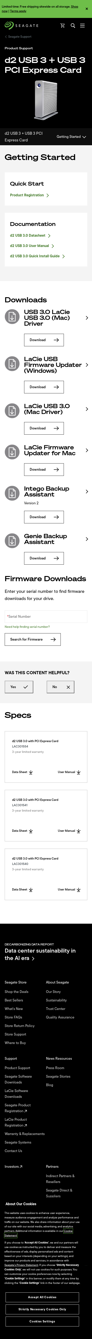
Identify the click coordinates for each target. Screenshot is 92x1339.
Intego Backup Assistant (46, 491)
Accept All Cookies (42, 1297)
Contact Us (14, 1151)
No (54, 687)
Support (11, 1059)
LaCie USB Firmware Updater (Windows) (53, 365)
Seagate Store (16, 982)
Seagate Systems (18, 1142)
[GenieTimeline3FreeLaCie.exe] (12, 540)
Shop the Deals (17, 992)
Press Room (55, 1068)
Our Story (54, 992)
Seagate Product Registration (18, 1108)
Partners (52, 1167)
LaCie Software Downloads (16, 1094)
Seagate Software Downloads (18, 1079)
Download (38, 340)
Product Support (18, 1068)
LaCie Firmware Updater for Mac (49, 450)
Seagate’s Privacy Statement (21, 1265)
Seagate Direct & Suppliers (59, 1193)
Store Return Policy (20, 1026)
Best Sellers (14, 1000)
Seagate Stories (58, 1076)
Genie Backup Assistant (45, 539)
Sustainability (57, 1000)
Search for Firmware (26, 639)
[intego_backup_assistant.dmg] (12, 493)
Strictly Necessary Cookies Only (42, 1309)
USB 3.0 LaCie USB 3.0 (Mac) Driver (47, 318)
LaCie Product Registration (16, 1122)
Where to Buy (16, 1043)
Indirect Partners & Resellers (60, 1179)
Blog (50, 1085)
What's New (14, 1009)
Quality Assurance (60, 1017)
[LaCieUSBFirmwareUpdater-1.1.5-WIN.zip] (12, 363)
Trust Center (56, 1009)
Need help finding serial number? (27, 626)
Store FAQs (14, 1017)
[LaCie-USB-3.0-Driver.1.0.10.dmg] (12, 410)
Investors (12, 1167)
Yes (13, 687)
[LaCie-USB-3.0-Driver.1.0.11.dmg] (12, 316)
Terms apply (18, 11)
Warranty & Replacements (25, 1134)
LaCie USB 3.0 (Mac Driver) (47, 409)
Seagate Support (19, 37)
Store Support (16, 1034)
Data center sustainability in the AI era (40, 954)
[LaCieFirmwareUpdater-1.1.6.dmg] (12, 451)
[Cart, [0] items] (63, 25)
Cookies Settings (42, 1321)
